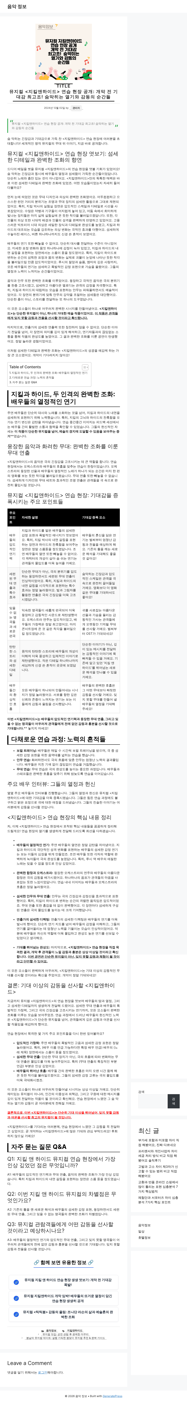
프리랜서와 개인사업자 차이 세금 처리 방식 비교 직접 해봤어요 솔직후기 (157, 1155)
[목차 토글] (83, 367)
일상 (141, 1231)
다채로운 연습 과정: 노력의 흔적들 (33, 377)
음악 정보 (17, 6)
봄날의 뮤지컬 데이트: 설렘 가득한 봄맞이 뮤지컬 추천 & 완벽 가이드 (65, 1337)
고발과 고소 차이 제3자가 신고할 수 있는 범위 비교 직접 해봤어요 (158, 1171)
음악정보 (51, 1330)
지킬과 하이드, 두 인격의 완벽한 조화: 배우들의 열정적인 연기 (49, 372)
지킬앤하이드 (75, 1330)
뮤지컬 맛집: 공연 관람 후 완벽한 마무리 (66, 1334)
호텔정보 (144, 1237)
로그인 (42, 1372)
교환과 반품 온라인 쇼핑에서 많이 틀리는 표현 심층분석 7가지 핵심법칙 (158, 1186)
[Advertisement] (159, 1016)
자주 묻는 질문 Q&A (24, 382)
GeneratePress (112, 1396)
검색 (141, 1092)
